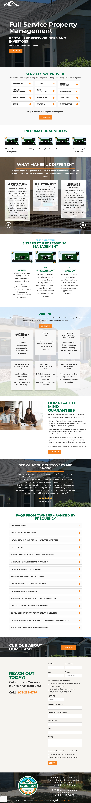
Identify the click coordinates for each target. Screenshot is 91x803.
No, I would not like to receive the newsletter (64, 757)
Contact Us (16, 51)
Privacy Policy (38, 801)
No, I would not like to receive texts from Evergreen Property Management (62, 690)
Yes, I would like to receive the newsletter (63, 754)
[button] (82, 225)
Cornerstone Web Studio (67, 801)
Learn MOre (68, 648)
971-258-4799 (27, 692)
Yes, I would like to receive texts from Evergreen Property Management (65, 685)
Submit (52, 763)
